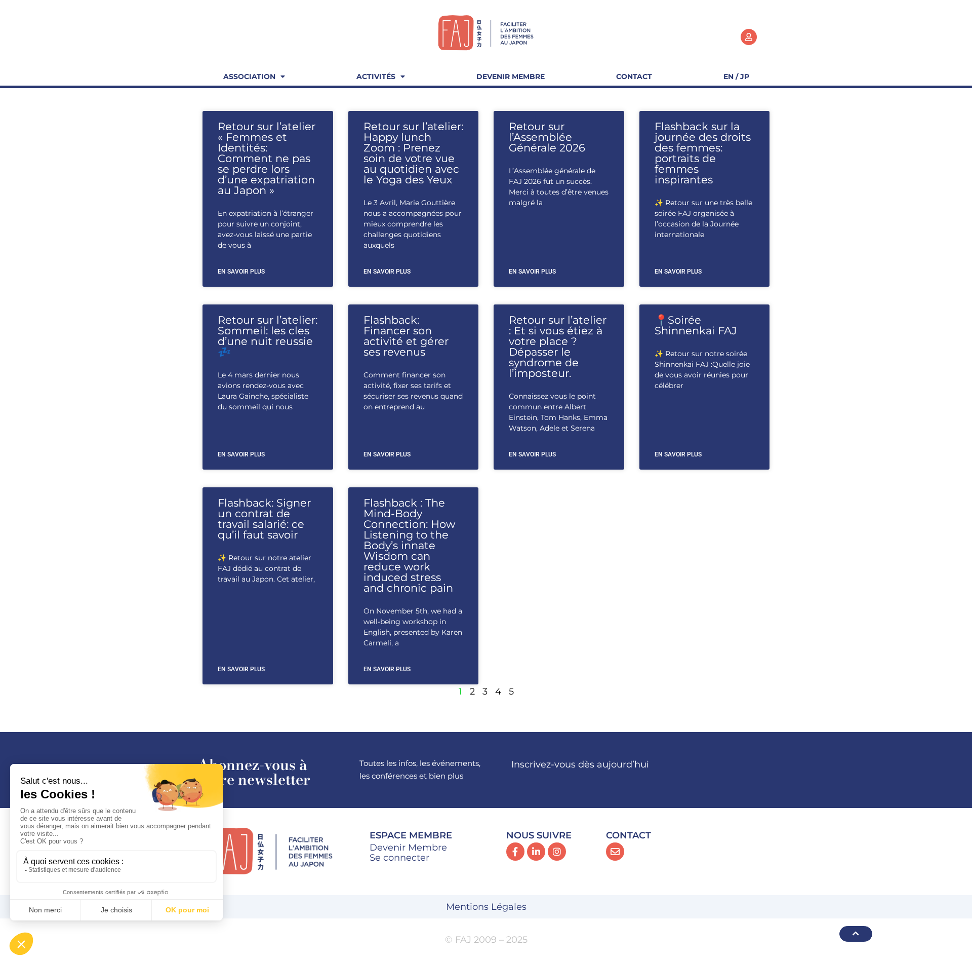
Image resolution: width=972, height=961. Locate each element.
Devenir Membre (510, 76)
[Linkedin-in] (536, 851)
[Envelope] (615, 851)
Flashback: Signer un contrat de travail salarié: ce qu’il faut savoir (264, 518)
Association (249, 76)
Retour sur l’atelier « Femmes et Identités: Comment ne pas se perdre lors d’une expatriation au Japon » (266, 158)
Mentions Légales (486, 906)
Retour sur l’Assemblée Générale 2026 (547, 137)
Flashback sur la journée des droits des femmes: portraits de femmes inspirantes (703, 153)
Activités (375, 76)
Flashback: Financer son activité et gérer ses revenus (406, 336)
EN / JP (736, 76)
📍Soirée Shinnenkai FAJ (696, 325)
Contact (634, 76)
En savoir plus (241, 271)
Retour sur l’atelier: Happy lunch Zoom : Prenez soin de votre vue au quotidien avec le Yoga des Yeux (413, 153)
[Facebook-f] (515, 851)
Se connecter (399, 858)
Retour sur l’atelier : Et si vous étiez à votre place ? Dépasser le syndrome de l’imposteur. (557, 346)
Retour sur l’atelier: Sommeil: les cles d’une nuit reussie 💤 (267, 336)
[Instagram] (557, 851)
